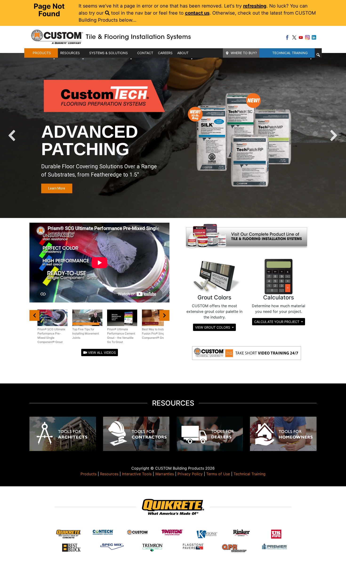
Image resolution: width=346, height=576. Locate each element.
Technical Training (290, 53)
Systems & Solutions (108, 53)
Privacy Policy (190, 473)
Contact (145, 53)
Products (88, 473)
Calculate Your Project (277, 322)
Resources (109, 473)
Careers (165, 53)
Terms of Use (218, 473)
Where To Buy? (244, 53)
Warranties (164, 473)
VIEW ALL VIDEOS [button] (101, 352)
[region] (173, 135)
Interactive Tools (137, 473)
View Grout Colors (213, 327)
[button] (318, 54)
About (183, 53)
